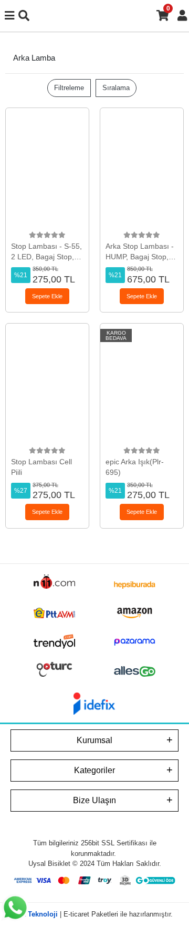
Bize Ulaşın (94, 800)
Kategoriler (94, 770)
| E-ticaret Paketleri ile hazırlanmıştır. (94, 914)
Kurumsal (94, 740)
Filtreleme (69, 88)
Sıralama (116, 88)
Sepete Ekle (47, 296)
